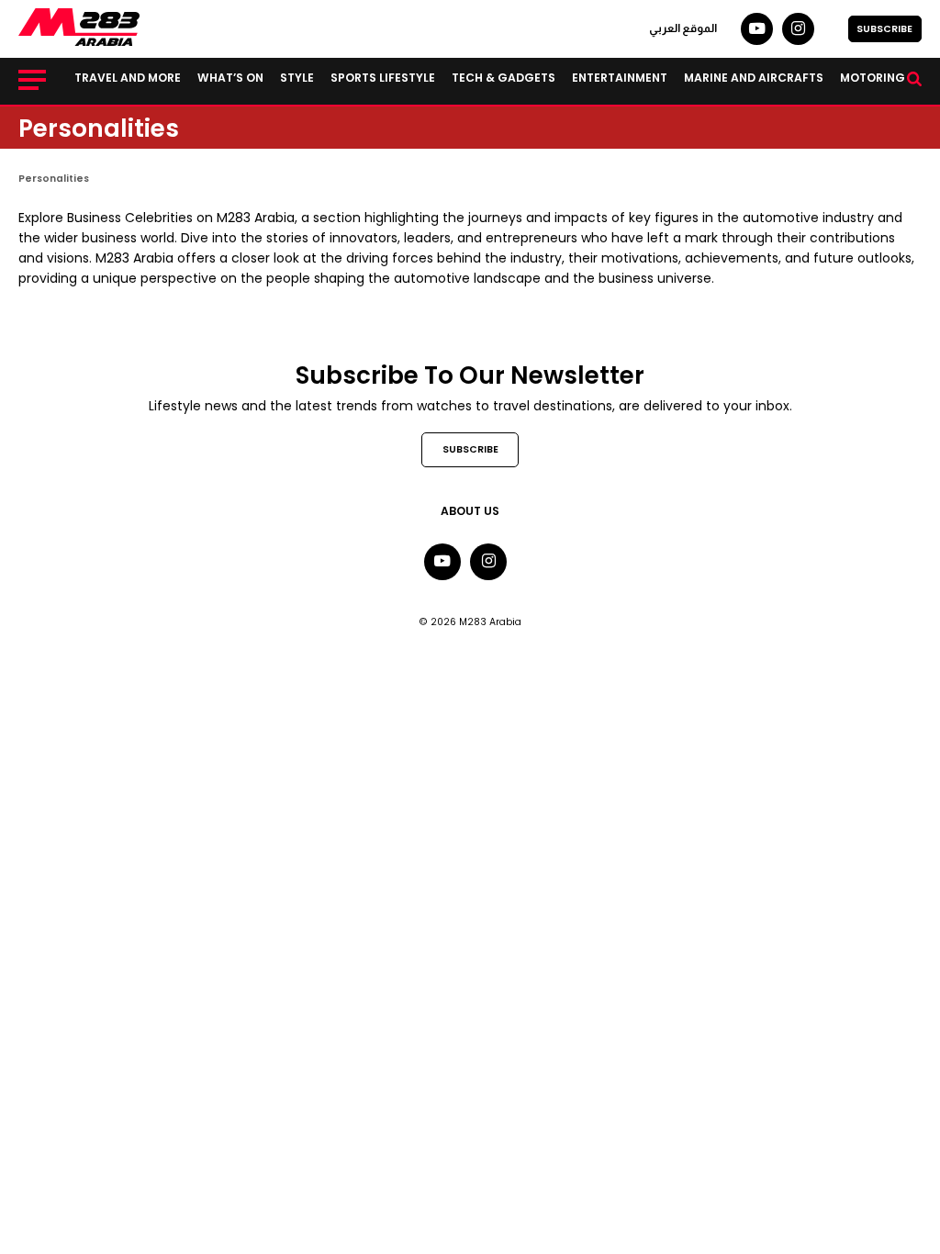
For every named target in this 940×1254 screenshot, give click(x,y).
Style (297, 77)
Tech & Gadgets (503, 77)
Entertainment (619, 77)
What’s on (230, 77)
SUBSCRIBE (884, 29)
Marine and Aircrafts (753, 77)
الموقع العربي (683, 28)
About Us (470, 511)
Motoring (872, 77)
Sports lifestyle (382, 77)
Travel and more (127, 77)
